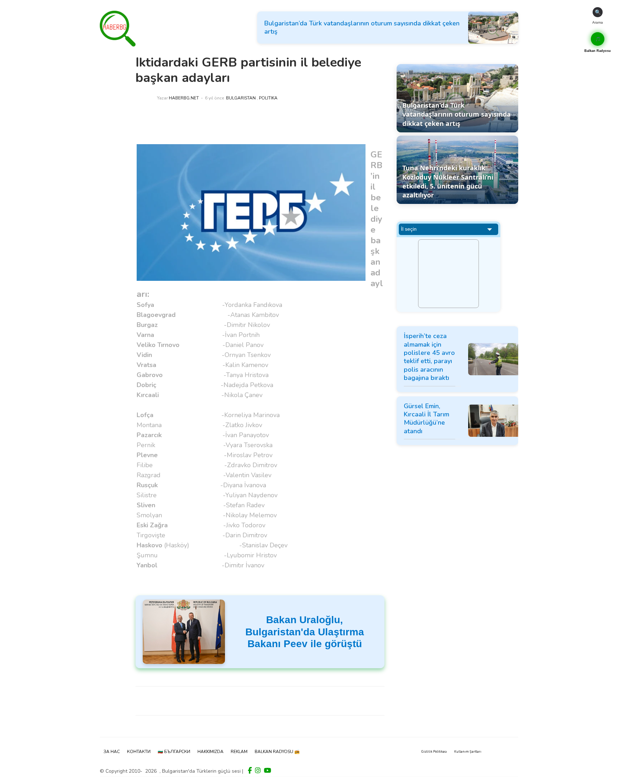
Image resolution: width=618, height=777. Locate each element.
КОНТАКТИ (139, 751)
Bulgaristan (241, 98)
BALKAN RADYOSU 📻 (277, 751)
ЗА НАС (111, 751)
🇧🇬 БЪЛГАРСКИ (174, 751)
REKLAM (239, 751)
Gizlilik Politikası (434, 751)
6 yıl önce (214, 98)
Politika (268, 98)
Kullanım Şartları (467, 751)
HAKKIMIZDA (210, 751)
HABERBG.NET (184, 98)
